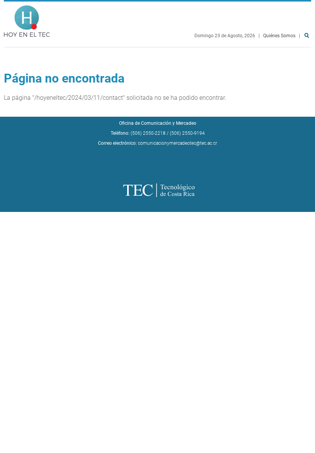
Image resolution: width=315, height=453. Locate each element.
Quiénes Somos (279, 35)
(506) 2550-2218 (148, 133)
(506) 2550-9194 (187, 133)
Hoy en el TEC (27, 19)
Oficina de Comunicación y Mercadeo (157, 123)
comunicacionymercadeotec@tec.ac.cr (177, 143)
